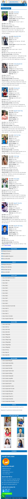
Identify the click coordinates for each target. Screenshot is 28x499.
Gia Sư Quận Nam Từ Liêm (8, 388)
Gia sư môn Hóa (6, 329)
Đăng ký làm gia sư (7, 264)
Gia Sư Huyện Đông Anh (8, 391)
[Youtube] (6, 489)
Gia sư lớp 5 (5, 293)
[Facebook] (3, 489)
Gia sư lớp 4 (5, 290)
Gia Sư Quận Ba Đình (7, 365)
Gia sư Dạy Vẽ (6, 352)
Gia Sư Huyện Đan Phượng (8, 401)
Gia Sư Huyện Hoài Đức (8, 398)
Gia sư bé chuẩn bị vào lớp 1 (9, 277)
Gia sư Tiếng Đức (6, 347)
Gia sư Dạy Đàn (6, 355)
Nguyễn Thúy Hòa (18, 203)
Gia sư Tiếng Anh (6, 334)
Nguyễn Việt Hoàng (18, 225)
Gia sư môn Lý (6, 326)
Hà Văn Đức (16, 12)
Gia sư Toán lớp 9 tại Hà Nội (9, 305)
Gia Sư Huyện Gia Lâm (8, 393)
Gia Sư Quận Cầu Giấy (7, 368)
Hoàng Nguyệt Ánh (18, 63)
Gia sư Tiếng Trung (7, 339)
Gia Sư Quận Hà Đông (7, 373)
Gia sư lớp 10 (5, 308)
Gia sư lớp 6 (5, 295)
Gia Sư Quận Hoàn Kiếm (8, 363)
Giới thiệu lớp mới (7, 269)
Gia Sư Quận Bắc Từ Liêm (8, 386)
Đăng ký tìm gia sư (7, 251)
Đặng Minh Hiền (17, 36)
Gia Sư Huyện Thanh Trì (8, 396)
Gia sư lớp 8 (5, 300)
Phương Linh (17, 88)
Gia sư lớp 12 (5, 313)
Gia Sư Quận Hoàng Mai (8, 375)
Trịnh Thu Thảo (17, 135)
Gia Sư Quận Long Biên (8, 378)
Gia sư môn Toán (6, 324)
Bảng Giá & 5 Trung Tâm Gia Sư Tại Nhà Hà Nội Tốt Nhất (11, 410)
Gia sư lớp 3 (5, 288)
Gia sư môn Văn (6, 332)
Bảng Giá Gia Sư (6, 253)
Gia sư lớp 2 (5, 285)
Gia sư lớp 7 (5, 298)
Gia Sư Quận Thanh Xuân (8, 370)
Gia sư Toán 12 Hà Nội (8, 316)
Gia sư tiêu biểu (6, 258)
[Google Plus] (9, 489)
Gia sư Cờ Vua (6, 349)
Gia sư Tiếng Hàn (6, 337)
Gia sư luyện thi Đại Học (8, 318)
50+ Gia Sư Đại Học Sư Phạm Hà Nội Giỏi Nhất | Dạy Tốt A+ (12, 407)
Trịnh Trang (16, 156)
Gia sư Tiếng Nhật (7, 342)
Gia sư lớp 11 (5, 311)
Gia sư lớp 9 (5, 303)
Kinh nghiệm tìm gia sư (8, 256)
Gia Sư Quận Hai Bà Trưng (8, 381)
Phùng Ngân (16, 178)
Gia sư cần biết (6, 272)
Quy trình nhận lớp (7, 267)
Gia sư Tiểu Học (6, 280)
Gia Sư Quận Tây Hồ (7, 383)
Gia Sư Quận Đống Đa (7, 360)
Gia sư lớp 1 (5, 283)
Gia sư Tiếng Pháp (7, 344)
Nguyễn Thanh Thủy (18, 110)
